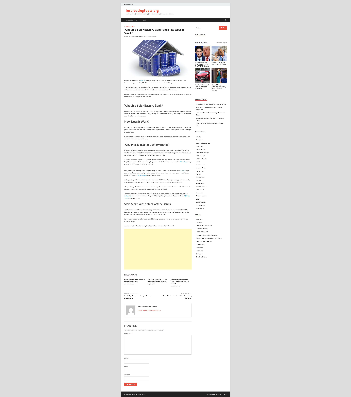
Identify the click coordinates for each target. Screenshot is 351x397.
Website (127, 375)
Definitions (199, 146)
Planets (198, 174)
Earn (145, 20)
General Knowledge (202, 152)
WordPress (216, 394)
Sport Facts (199, 193)
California (127, 196)
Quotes (198, 180)
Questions (199, 247)
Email (126, 366)
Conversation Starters (203, 143)
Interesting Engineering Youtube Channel (209, 238)
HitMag (224, 394)
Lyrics (198, 161)
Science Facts (200, 183)
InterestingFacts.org (142, 10)
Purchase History (202, 228)
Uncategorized (200, 205)
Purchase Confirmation (204, 225)
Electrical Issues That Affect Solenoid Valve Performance (157, 280)
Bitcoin (198, 137)
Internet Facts (200, 155)
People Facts (200, 171)
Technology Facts (129, 26)
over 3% (143, 80)
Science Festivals (201, 186)
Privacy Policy (200, 244)
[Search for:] (211, 28)
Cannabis (199, 140)
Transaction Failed (202, 231)
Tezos (198, 199)
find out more (142, 175)
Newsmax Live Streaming (204, 241)
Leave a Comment (151, 36)
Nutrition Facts (201, 168)
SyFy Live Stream (201, 257)
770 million (183, 162)
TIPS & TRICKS (200, 202)
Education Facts (201, 149)
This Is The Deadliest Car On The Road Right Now (202, 86)
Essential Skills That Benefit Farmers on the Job (211, 104)
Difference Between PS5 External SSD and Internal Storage (180, 281)
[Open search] (225, 20)
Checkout (199, 223)
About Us (199, 219)
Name (126, 358)
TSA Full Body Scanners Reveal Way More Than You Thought (219, 87)
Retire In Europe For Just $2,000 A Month (219, 63)
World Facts (200, 208)
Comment (128, 334)
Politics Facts (200, 177)
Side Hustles (200, 189)
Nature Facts (200, 165)
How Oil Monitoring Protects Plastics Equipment (134, 280)
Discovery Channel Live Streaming (206, 235)
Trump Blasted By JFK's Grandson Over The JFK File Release (202, 64)
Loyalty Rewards (201, 158)
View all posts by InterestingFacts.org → (149, 310)
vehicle (182, 170)
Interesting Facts (132, 20)
